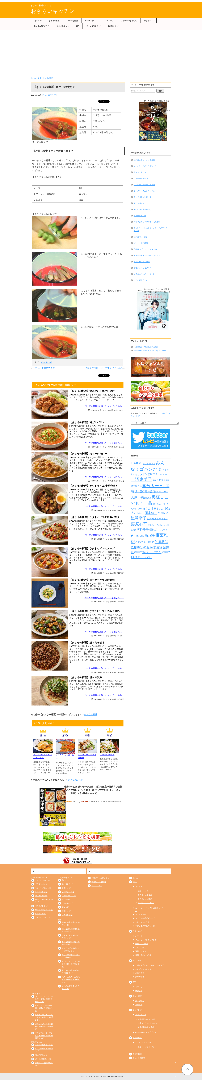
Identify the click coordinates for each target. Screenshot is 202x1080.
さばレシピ (66, 899)
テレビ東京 (137, 996)
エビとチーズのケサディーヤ (145, 166)
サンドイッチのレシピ (44, 910)
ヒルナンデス (90, 21)
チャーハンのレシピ (43, 880)
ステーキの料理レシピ (44, 1045)
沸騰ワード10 (140, 951)
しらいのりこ (119, 410)
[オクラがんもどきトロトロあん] (43, 751)
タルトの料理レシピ (43, 1059)
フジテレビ (137, 1010)
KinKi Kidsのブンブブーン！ (146, 1032)
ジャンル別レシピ (93, 26)
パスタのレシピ (41, 906)
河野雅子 (142, 529)
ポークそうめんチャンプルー (145, 191)
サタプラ (138, 991)
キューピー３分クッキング (146, 940)
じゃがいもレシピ (69, 896)
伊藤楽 (166, 480)
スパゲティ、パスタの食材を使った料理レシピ (71, 964)
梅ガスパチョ (139, 203)
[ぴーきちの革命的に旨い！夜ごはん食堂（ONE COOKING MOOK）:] (153, 121)
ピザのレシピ (40, 914)
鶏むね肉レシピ (68, 880)
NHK (39, 78)
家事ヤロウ (139, 977)
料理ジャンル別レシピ (100, 878)
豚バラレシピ (67, 884)
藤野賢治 (120, 510)
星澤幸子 (139, 518)
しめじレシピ (67, 915)
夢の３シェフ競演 (145, 899)
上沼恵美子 (141, 479)
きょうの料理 (54, 21)
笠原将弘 (161, 542)
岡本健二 (151, 512)
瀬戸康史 (140, 536)
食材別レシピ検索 (99, 882)
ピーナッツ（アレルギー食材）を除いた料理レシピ (44, 1017)
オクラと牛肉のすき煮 (44, 368)
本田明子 (120, 601)
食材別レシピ (113, 26)
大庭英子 (147, 498)
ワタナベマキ (160, 474)
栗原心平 (139, 524)
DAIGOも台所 (72, 21)
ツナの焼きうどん (141, 280)
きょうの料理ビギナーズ (145, 918)
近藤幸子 (166, 552)
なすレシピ (66, 888)
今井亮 (159, 480)
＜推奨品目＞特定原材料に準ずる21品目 (150, 350)
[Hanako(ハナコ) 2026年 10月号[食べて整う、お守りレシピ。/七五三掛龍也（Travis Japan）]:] (153, 310)
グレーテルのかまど (143, 922)
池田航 (133, 530)
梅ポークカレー (140, 216)
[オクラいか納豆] (109, 751)
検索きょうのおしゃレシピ (158, 525)
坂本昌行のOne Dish (156, 491)
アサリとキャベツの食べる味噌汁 (147, 222)
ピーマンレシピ (68, 892)
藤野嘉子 (138, 552)
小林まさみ (144, 508)
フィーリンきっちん (129, 21)
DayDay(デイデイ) (41, 26)
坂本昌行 (140, 491)
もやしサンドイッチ (142, 262)
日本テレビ (137, 931)
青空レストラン (141, 944)
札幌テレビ (137, 1038)
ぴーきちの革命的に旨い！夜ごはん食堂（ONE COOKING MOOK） (156, 103)
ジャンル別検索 (139, 1058)
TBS (134, 982)
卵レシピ (65, 907)
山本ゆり (140, 513)
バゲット (138, 936)
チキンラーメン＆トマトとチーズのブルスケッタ (150, 229)
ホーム (33, 78)
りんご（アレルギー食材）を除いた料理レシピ (44, 1008)
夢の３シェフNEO (145, 895)
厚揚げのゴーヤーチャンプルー (146, 249)
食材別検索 (137, 1054)
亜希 (154, 480)
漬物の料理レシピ (42, 1055)
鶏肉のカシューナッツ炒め (144, 160)
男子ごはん (139, 1001)
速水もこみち (141, 557)
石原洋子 (139, 542)
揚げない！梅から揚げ (142, 209)
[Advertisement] (101, 52)
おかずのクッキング (143, 969)
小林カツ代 (46, 362)
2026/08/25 (95, 410)
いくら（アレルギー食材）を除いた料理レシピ (44, 1026)
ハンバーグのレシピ (43, 888)
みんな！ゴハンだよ (146, 903)
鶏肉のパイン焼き (141, 237)
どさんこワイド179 (143, 1043)
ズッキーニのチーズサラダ (144, 185)
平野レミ (163, 513)
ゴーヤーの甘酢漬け (142, 243)
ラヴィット (148, 21)
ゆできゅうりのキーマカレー (145, 274)
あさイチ (38, 21)
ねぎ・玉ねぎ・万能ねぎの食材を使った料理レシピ (71, 979)
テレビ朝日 (137, 960)
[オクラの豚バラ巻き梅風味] (87, 751)
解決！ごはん (151, 552)
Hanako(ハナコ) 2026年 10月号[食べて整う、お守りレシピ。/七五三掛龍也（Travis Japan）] (157, 292)
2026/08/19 (98, 601)
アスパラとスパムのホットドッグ (147, 255)
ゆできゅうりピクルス (142, 268)
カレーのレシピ (41, 896)
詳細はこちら (152, 113)
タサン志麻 (146, 474)
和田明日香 (136, 486)
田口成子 (150, 535)
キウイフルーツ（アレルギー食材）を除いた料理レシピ (44, 1035)
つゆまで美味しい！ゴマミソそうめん (104, 368)
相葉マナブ (139, 973)
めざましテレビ (63, 26)
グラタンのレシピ (42, 884)
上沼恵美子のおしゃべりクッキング (149, 965)
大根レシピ (66, 911)
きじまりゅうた (149, 464)
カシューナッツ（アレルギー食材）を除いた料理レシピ (44, 999)
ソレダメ (138, 1005)
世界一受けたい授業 (143, 955)
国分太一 (150, 485)
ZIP (77, 26)
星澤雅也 (151, 518)
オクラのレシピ (75, 780)
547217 (76, 801)
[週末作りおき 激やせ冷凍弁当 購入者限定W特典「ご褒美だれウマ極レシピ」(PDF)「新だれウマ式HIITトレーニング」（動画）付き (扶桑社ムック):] (53, 807)
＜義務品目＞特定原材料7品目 (146, 347)
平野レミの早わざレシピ (145, 926)
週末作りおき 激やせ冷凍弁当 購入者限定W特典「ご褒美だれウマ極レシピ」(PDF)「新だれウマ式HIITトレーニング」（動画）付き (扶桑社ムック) (93, 789)
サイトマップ (97, 886)
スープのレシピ (41, 892)
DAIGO (137, 463)
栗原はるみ (162, 518)
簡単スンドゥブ (140, 172)
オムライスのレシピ (43, 917)
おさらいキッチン (53, 11)
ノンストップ (108, 21)
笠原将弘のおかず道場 (146, 547)
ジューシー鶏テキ (141, 178)
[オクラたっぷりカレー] (65, 752)
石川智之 (149, 542)
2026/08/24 (98, 510)
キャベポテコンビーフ (142, 197)
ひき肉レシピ (67, 903)
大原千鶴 (137, 497)
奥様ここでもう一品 (146, 1047)
